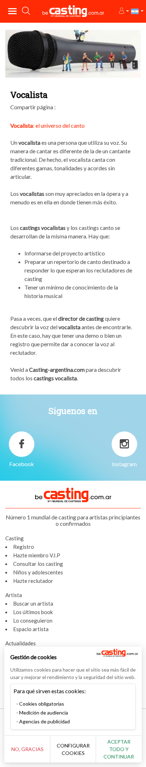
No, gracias (27, 749)
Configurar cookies (73, 749)
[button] (123, 11)
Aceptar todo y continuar (118, 749)
